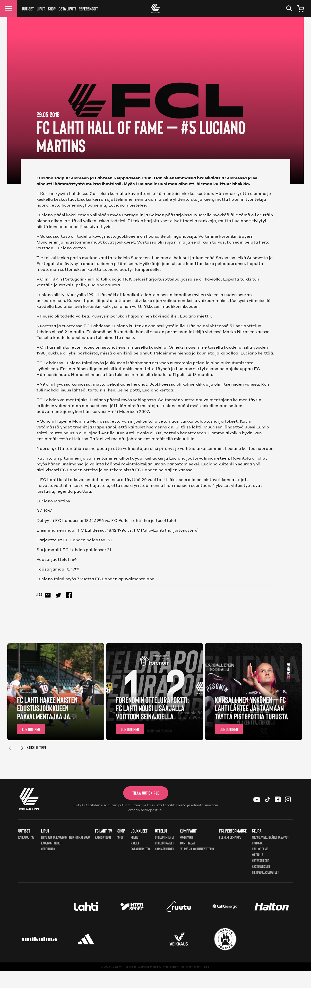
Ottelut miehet (164, 837)
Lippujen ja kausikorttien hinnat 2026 (65, 837)
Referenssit (88, 8)
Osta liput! (67, 8)
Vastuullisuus (261, 866)
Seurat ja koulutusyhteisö (197, 848)
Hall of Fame (260, 848)
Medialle (257, 854)
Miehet (135, 837)
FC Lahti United (140, 848)
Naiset (135, 843)
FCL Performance (230, 837)
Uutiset (28, 8)
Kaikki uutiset (36, 747)
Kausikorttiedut (51, 843)
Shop (52, 8)
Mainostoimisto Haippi (195, 966)
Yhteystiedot (260, 860)
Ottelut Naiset (164, 843)
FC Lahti (116, 966)
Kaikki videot (103, 837)
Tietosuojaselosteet (265, 872)
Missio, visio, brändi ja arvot (270, 837)
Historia (257, 843)
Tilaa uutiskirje (145, 793)
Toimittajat (187, 843)
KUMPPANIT (186, 837)
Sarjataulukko (164, 848)
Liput (41, 8)
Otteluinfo (48, 848)
